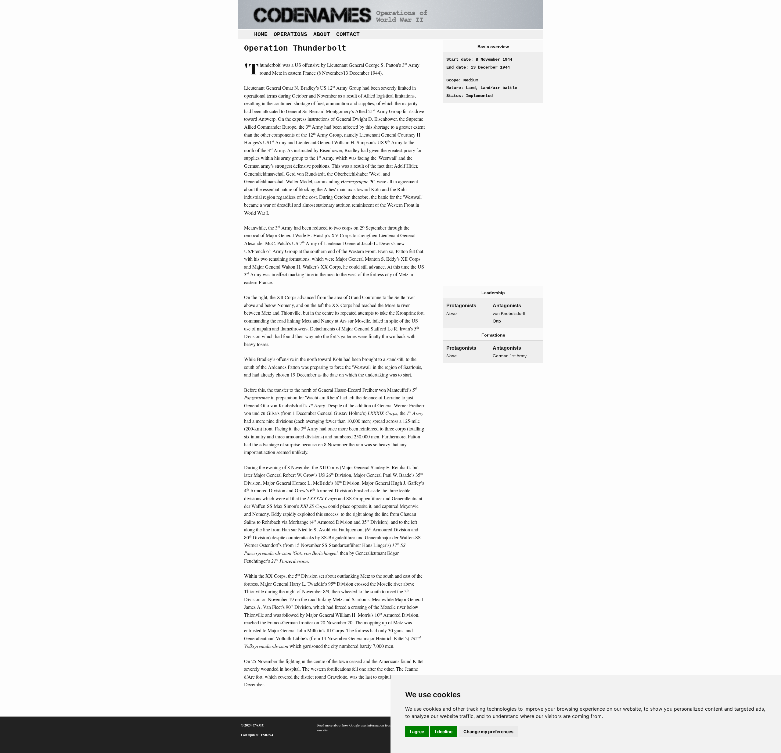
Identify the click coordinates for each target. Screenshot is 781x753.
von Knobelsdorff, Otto (510, 317)
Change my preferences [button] (488, 731)
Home (261, 34)
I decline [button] (443, 731)
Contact (348, 34)
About (321, 34)
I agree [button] (417, 731)
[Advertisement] (484, 194)
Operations (290, 34)
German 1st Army (510, 355)
